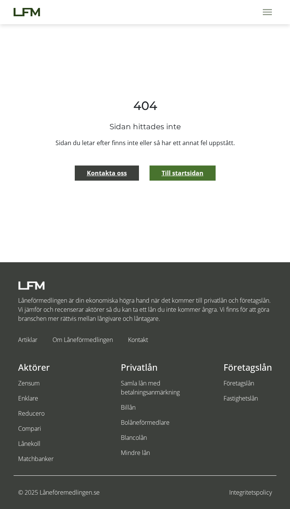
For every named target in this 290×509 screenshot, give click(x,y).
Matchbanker (36, 459)
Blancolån (134, 437)
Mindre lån (135, 453)
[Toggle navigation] (267, 12)
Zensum (29, 383)
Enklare (28, 398)
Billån (128, 407)
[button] (107, 173)
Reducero (31, 413)
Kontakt (138, 340)
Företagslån (239, 383)
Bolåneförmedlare (145, 422)
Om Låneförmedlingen (82, 340)
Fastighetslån (241, 398)
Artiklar (27, 340)
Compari (29, 428)
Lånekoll (29, 443)
